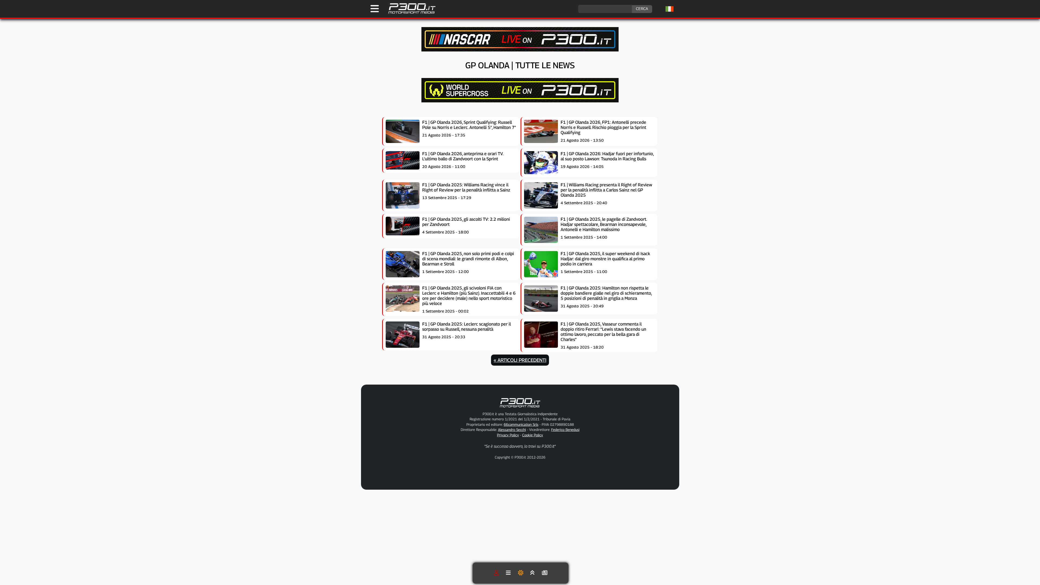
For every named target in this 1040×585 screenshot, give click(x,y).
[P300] (520, 100)
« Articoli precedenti (520, 360)
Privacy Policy (508, 435)
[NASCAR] (520, 50)
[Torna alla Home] (520, 408)
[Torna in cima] (532, 573)
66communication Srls (521, 424)
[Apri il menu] (508, 573)
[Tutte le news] (544, 573)
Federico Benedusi (565, 429)
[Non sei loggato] (496, 573)
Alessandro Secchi (512, 429)
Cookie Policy (532, 435)
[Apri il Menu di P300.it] (374, 8)
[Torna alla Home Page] (409, 12)
